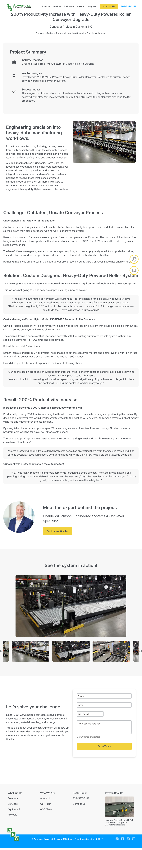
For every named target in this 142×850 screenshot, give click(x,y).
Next (140, 651)
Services (57, 6)
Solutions (46, 6)
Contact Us (79, 803)
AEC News (46, 809)
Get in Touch (104, 746)
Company (91, 6)
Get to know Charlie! (57, 531)
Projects (80, 6)
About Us (45, 798)
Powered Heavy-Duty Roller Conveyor (74, 77)
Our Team (45, 803)
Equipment (69, 6)
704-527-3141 (128, 6)
